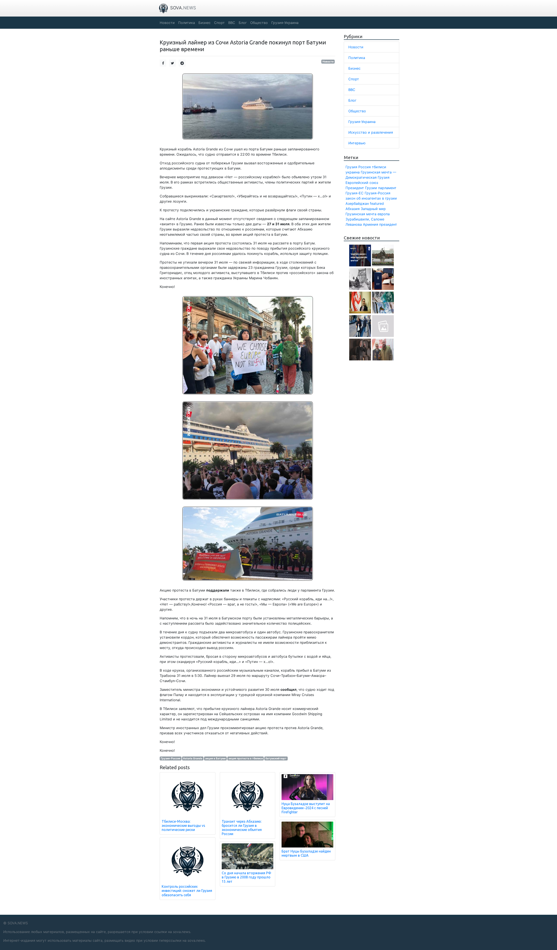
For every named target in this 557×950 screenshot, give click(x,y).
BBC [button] (231, 22)
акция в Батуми (215, 758)
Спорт (353, 79)
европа (383, 214)
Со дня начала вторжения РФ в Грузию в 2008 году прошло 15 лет (246, 877)
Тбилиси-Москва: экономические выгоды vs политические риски (183, 825)
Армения (370, 224)
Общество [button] (259, 22)
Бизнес (354, 68)
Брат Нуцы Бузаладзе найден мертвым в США (306, 853)
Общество (357, 111)
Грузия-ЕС (355, 193)
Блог (352, 100)
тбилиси (379, 167)
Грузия (351, 167)
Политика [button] (186, 22)
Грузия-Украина (362, 121)
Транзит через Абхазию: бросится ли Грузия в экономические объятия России (242, 827)
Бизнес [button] (204, 22)
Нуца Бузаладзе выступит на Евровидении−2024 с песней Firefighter (306, 808)
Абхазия (353, 209)
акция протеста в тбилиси (245, 758)
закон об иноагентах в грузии (371, 198)
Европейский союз (362, 182)
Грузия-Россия (170, 758)
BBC (351, 89)
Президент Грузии (361, 188)
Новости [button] (167, 22)
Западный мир (373, 209)
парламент (387, 188)
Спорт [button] (219, 22)
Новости (328, 61)
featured (377, 203)
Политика (356, 57)
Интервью (357, 143)
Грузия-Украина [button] (285, 22)
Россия (364, 167)
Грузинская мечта (361, 214)
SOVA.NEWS (18, 923)
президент (388, 224)
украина (353, 172)
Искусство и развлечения (370, 132)
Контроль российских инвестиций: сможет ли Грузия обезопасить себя (187, 890)
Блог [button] (243, 22)
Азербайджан (357, 203)
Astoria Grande (192, 758)
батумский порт (276, 758)
